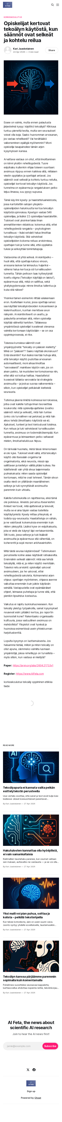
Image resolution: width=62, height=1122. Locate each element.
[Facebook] (34, 1069)
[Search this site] (52, 4)
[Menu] (57, 4)
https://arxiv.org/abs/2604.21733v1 (33, 665)
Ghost (37, 1097)
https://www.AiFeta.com (30, 673)
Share (51, 50)
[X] (27, 1069)
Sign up (31, 1091)
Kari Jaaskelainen (23, 48)
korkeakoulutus (13, 17)
